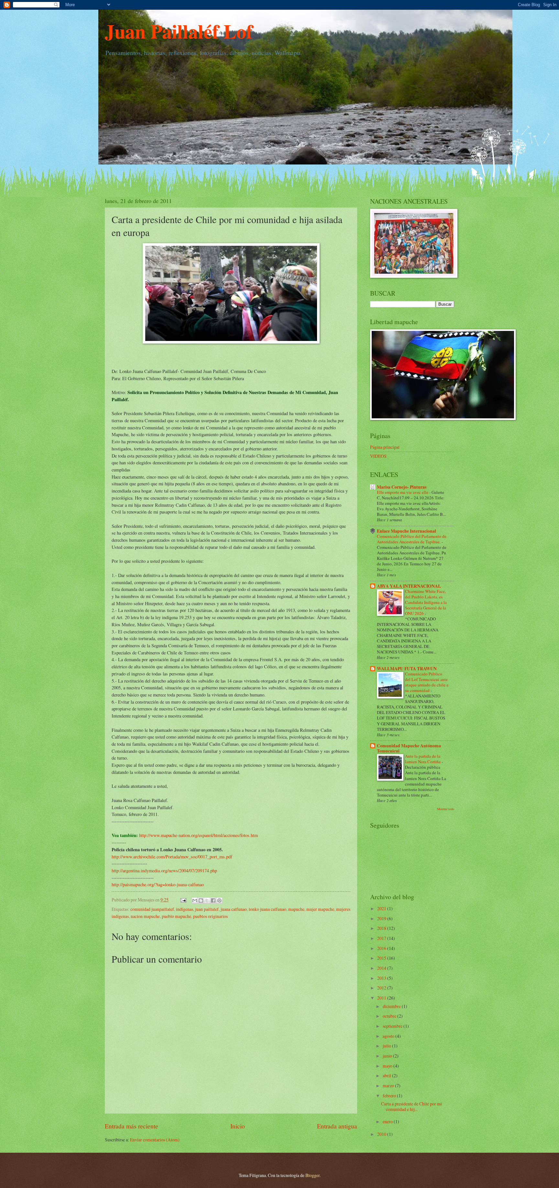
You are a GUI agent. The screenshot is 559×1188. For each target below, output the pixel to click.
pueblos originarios (210, 916)
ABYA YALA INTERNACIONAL (409, 586)
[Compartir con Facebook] (213, 900)
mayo (388, 1066)
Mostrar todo (445, 809)
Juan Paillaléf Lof (179, 31)
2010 (382, 1134)
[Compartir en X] (207, 900)
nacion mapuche (145, 916)
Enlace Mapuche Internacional (406, 531)
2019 (382, 918)
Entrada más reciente (131, 1126)
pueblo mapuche (176, 916)
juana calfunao (234, 909)
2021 (382, 908)
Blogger (312, 1175)
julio (387, 1046)
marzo (389, 1085)
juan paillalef (207, 909)
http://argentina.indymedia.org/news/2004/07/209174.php (164, 870)
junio (388, 1056)
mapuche (296, 909)
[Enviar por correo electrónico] (195, 900)
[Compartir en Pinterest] (219, 900)
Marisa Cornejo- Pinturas (401, 487)
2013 (382, 978)
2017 (382, 938)
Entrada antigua (337, 1126)
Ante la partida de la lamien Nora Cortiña (423, 758)
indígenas (184, 909)
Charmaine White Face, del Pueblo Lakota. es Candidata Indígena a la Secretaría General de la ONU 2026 (426, 602)
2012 (382, 988)
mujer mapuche (320, 909)
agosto (389, 1036)
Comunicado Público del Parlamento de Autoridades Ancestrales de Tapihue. (411, 539)
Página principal (385, 447)
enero (388, 1121)
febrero (390, 1095)
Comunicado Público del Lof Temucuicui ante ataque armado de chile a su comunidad (426, 682)
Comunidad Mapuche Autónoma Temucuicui (409, 748)
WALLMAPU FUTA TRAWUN (407, 668)
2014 (382, 968)
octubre (390, 1016)
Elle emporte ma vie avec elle (403, 492)
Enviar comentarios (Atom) (155, 1140)
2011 (382, 998)
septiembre (393, 1026)
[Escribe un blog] (201, 900)
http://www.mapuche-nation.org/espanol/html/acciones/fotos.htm (198, 835)
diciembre (392, 1006)
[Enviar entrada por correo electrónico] (183, 900)
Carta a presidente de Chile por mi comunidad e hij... (411, 1106)
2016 (382, 948)
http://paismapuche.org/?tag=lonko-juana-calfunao (158, 884)
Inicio (237, 1126)
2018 (382, 928)
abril (387, 1075)
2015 (382, 958)
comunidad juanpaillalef (152, 909)
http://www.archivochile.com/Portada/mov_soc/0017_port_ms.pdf (172, 857)
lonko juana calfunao (267, 909)
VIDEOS (378, 456)
